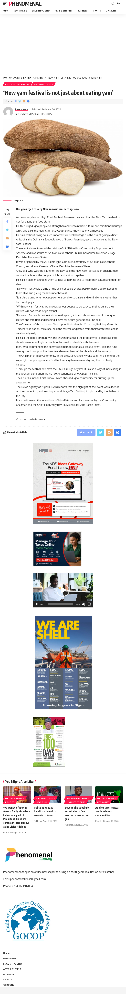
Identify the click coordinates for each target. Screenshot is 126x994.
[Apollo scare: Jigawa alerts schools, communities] (109, 794)
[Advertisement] (63, 48)
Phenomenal (25, 3)
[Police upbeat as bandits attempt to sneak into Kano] (47, 794)
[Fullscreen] (89, 604)
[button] (63, 590)
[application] (63, 590)
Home (7, 77)
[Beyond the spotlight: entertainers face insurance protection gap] (78, 794)
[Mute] (83, 604)
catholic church (37, 419)
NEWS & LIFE (42, 802)
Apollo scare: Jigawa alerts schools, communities (106, 811)
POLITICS (9, 802)
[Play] (37, 604)
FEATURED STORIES (43, 84)
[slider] (60, 604)
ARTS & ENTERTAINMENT (29, 77)
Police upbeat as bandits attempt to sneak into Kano (45, 811)
